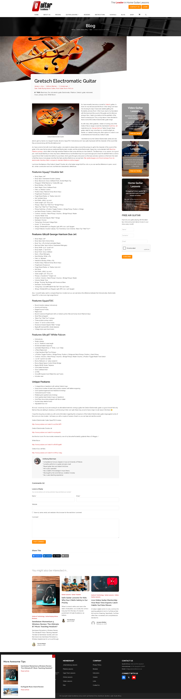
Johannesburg (129, 204)
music (36, 95)
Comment (35, 517)
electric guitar (57, 92)
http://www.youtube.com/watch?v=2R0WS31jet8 (47, 444)
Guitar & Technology (38, 616)
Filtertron (73, 92)
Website (34, 504)
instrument (89, 92)
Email (78, 496)
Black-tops (44, 92)
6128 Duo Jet (113, 126)
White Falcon (52, 95)
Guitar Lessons (66, 594)
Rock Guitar (59, 88)
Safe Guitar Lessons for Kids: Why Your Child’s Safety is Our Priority (75, 600)
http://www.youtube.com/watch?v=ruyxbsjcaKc (46, 432)
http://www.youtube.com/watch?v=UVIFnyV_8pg (47, 453)
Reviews (34, 618)
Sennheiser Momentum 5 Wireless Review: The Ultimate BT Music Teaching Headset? (45, 624)
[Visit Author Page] (37, 461)
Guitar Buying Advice (44, 88)
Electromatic (66, 92)
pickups (41, 95)
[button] (139, 14)
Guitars (53, 88)
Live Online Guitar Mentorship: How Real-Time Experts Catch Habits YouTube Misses (104, 602)
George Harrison (97, 128)
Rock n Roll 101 (68, 88)
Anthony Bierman (51, 86)
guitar (83, 92)
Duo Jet (50, 92)
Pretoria (137, 204)
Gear (35, 88)
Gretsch (79, 92)
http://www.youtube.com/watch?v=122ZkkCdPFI (46, 424)
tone (45, 95)
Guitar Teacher (76, 594)
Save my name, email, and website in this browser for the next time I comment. (58, 512)
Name (34, 496)
